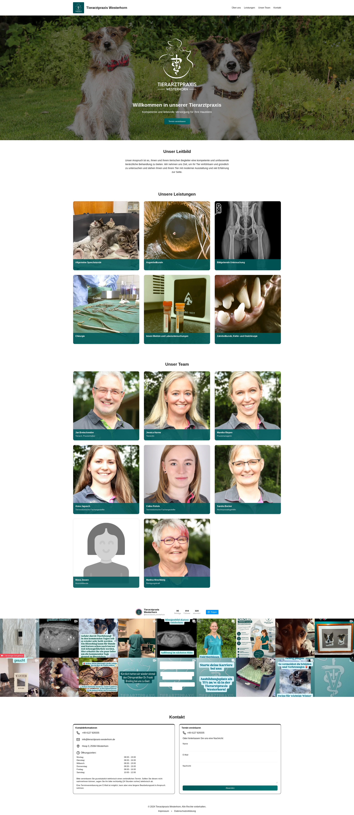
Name (185, 744)
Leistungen (249, 8)
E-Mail (185, 755)
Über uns (236, 8)
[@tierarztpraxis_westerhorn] (139, 612)
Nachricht (187, 766)
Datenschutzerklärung (185, 811)
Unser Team (264, 8)
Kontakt (277, 8)
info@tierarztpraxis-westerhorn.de (98, 739)
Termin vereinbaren (177, 121)
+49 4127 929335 (90, 733)
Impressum (163, 811)
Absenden (230, 788)
